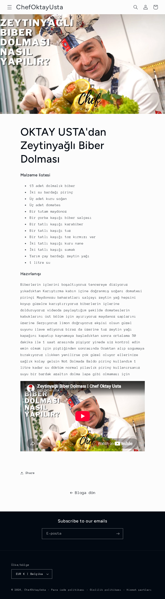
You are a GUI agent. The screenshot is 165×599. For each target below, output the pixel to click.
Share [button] (30, 473)
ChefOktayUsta (35, 589)
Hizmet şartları (139, 589)
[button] (9, 7)
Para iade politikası (68, 589)
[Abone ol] (118, 533)
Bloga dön (85, 493)
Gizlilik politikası (106, 589)
